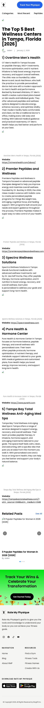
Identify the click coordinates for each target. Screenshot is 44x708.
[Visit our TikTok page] (13, 637)
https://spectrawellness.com (25, 322)
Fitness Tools (31, 658)
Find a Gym (30, 653)
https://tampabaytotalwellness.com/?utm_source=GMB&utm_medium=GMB (21, 500)
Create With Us (32, 668)
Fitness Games (32, 663)
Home (5, 653)
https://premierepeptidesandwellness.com (23, 251)
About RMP (7, 663)
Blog (4, 658)
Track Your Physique (30, 5)
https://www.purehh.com (23, 402)
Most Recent (24, 13)
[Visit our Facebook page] (8, 637)
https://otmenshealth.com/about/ (19, 162)
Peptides (38, 13)
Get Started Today (22, 596)
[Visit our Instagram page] (3, 637)
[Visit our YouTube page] (18, 637)
